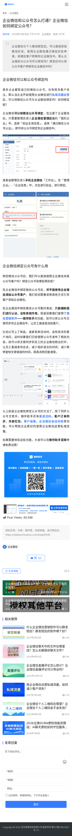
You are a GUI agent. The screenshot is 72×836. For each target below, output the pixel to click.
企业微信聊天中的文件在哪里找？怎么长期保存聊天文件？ (45, 648)
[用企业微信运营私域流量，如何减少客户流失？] (14, 690)
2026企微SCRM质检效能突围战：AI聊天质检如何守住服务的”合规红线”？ (47, 725)
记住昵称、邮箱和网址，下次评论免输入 (28, 795)
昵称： (11, 771)
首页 (5, 13)
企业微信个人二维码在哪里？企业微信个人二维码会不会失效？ (47, 706)
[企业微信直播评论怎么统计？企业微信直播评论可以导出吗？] (14, 670)
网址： (11, 788)
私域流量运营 (60, 94)
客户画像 (30, 421)
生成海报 (13, 570)
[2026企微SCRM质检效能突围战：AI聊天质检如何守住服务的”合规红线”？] (14, 728)
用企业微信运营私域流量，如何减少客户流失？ (47, 686)
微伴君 (6, 34)
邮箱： (11, 779)
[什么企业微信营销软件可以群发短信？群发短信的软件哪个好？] (14, 632)
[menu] (66, 4)
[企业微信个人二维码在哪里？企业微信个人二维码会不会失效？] (14, 709)
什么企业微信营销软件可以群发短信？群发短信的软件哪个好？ (47, 629)
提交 (36, 804)
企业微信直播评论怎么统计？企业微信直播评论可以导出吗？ (47, 667)
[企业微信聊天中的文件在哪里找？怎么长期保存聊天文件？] (14, 651)
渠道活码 (45, 416)
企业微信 (46, 34)
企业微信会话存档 (51, 421)
